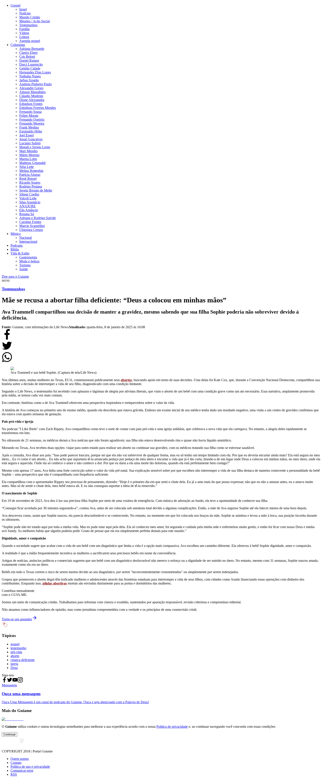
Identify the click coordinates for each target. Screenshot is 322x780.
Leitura (24, 37)
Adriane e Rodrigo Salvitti (37, 218)
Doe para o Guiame (15, 276)
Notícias (25, 13)
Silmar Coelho (29, 194)
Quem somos (20, 759)
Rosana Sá (26, 214)
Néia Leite (26, 167)
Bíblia (15, 249)
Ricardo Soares (29, 182)
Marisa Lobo (28, 159)
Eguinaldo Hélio (30, 131)
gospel (15, 644)
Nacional (25, 237)
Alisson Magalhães (32, 92)
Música (16, 234)
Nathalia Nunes (30, 76)
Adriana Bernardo (31, 49)
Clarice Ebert (28, 52)
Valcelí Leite (28, 198)
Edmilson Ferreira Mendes (37, 108)
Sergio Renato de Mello (35, 190)
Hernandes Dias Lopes (35, 72)
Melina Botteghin (31, 171)
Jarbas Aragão (29, 80)
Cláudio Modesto (31, 96)
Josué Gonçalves (30, 139)
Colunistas (18, 45)
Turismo (25, 265)
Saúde (23, 269)
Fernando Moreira (31, 123)
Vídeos (24, 33)
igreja (14, 664)
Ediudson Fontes (30, 104)
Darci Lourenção (31, 64)
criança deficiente (23, 660)
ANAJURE (27, 206)
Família (24, 29)
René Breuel (28, 178)
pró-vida (16, 652)
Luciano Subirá (30, 143)
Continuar (10, 734)
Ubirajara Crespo (31, 230)
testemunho (18, 648)
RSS (14, 774)
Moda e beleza (29, 261)
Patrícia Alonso (29, 174)
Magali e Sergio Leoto (34, 147)
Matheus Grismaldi (32, 163)
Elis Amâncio (28, 210)
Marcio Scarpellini (32, 226)
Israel (23, 9)
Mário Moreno (29, 155)
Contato (16, 762)
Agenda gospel (29, 41)
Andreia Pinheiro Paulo (35, 84)
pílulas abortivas (54, 583)
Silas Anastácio (29, 202)
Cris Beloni (27, 56)
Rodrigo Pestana (30, 186)
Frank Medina (29, 127)
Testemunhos (28, 25)
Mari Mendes (28, 151)
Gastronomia (28, 257)
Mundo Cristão (29, 17)
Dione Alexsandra (31, 100)
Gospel (15, 5)
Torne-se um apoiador (17, 619)
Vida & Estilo (20, 253)
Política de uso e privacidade (30, 766)
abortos (126, 380)
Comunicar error (22, 770)
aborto (15, 656)
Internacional (28, 241)
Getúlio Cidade (29, 68)
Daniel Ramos (29, 60)
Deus (14, 668)
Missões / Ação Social (34, 21)
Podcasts (17, 245)
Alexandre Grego (31, 88)
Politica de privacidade (172, 726)
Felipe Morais (28, 115)
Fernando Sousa (30, 111)
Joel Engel (26, 135)
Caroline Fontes (30, 222)
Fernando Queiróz (31, 119)
